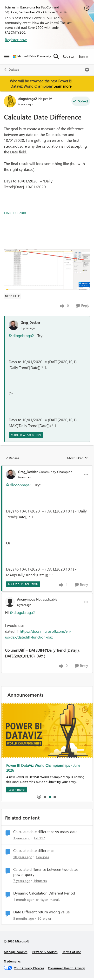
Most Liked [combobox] (77, 458)
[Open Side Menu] (6, 56)
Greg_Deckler (30, 322)
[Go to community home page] (32, 56)
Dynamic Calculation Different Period (44, 893)
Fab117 (39, 838)
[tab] (44, 796)
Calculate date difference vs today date (45, 831)
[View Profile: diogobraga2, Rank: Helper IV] (10, 101)
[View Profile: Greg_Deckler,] (13, 325)
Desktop (14, 69)
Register (68, 56)
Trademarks (12, 961)
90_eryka (44, 918)
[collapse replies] (47, 467)
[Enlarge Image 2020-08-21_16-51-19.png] (47, 269)
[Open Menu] (87, 69)
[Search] (56, 56)
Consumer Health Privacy (66, 968)
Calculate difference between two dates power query (45, 872)
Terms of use (71, 952)
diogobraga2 (27, 98)
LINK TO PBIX (15, 212)
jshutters (40, 880)
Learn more (63, 86)
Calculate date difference (33, 850)
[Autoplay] (39, 796)
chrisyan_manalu (48, 899)
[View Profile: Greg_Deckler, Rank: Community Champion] (11, 474)
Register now (16, 39)
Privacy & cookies (45, 952)
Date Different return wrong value (41, 912)
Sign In (83, 56)
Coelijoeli (42, 857)
